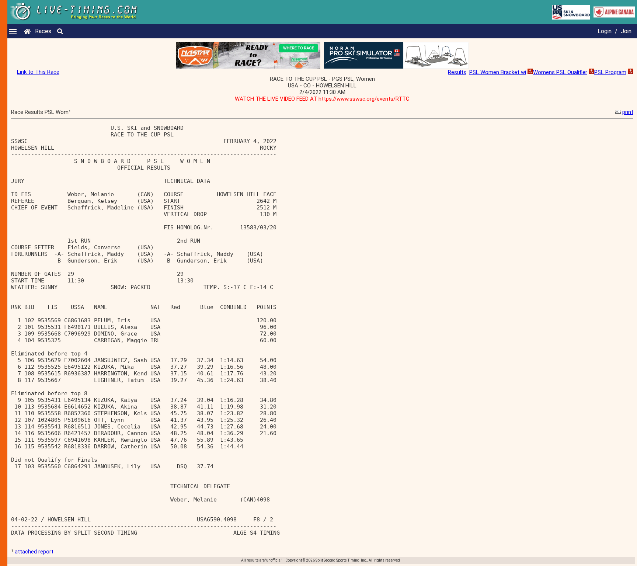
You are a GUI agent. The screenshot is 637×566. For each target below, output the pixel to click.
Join (626, 31)
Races (43, 31)
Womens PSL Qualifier (560, 72)
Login (605, 31)
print (627, 112)
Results (457, 72)
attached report (34, 551)
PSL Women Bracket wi (497, 72)
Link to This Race (38, 72)
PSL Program (610, 72)
